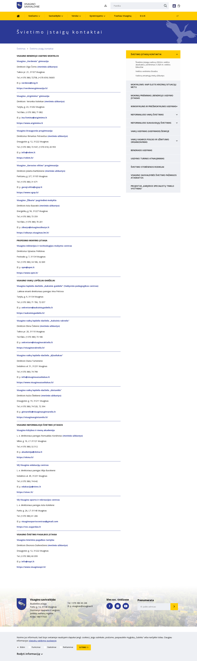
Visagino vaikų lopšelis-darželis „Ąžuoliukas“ (40, 355)
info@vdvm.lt (28, 152)
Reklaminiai (68, 647)
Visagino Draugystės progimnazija (34, 130)
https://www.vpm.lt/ (27, 272)
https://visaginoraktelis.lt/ (31, 347)
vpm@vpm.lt (27, 267)
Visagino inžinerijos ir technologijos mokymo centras (44, 245)
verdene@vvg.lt (29, 83)
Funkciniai (36, 647)
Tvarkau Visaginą (122, 15)
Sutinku (82, 647)
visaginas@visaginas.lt (82, 606)
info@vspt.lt (27, 561)
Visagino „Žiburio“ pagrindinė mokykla (36, 200)
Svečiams (33, 15)
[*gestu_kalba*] (178, 6)
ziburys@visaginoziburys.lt (35, 227)
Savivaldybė (55, 15)
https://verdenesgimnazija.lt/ (32, 88)
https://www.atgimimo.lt (30, 123)
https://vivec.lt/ (25, 492)
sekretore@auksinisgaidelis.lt (37, 307)
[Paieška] (165, 6)
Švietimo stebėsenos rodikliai (147, 167)
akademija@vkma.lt (31, 452)
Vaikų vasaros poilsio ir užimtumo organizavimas (150, 140)
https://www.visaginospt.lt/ (31, 567)
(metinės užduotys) (47, 66)
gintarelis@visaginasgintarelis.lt (38, 411)
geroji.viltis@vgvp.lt (31, 187)
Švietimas (21, 48)
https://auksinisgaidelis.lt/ (31, 313)
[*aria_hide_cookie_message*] (180, 638)
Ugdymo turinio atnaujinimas (147, 158)
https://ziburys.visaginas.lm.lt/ (33, 232)
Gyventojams (96, 15)
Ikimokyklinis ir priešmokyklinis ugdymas (153, 106)
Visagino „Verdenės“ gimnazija (33, 61)
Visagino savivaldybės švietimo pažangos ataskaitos (154, 176)
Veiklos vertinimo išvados (147, 71)
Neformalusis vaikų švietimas (147, 114)
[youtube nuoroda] (126, 606)
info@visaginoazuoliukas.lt (35, 377)
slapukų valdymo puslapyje (42, 640)
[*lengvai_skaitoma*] (174, 6)
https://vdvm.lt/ (25, 157)
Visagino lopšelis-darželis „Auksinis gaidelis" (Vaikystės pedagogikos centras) (57, 286)
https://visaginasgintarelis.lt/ (32, 417)
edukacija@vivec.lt (31, 486)
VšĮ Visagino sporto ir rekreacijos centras (38, 499)
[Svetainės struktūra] (106, 5)
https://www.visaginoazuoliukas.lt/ (35, 382)
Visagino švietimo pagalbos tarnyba (35, 540)
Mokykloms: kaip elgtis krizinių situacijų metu (153, 85)
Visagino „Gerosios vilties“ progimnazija (37, 165)
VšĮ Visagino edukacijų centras (33, 465)
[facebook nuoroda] (109, 606)
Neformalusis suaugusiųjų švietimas (151, 122)
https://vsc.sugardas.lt (29, 526)
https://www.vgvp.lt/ (28, 192)
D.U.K (142, 15)
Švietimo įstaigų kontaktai (41, 48)
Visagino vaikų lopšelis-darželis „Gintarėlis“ (39, 390)
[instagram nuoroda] (118, 606)
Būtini (22, 647)
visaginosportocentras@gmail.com (39, 521)
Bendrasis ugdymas (141, 150)
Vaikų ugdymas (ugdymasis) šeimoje (150, 131)
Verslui (75, 15)
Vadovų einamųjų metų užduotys (150, 75)
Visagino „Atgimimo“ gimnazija (33, 96)
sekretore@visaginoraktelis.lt (37, 342)
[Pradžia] (20, 16)
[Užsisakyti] (174, 606)
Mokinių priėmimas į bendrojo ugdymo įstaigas (152, 96)
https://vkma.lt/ (25, 457)
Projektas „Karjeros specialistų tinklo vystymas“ (152, 187)
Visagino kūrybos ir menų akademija (36, 430)
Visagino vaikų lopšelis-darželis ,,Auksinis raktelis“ (43, 320)
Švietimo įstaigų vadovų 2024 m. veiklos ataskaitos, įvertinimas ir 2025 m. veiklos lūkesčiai (153, 64)
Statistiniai (51, 647)
